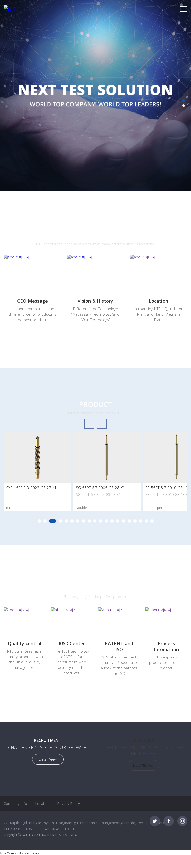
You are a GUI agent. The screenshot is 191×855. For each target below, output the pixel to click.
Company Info (15, 803)
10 (94, 521)
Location (42, 803)
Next (102, 424)
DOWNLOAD (143, 765)
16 (129, 521)
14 (117, 521)
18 (140, 521)
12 (106, 521)
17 (135, 521)
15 (123, 521)
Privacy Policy (68, 803)
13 (112, 521)
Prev (89, 424)
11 (100, 521)
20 (152, 521)
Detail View (48, 759)
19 (146, 521)
